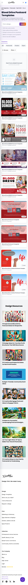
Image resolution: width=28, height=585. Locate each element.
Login (3, 563)
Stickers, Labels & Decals (8, 520)
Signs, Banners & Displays (8, 517)
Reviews (4, 567)
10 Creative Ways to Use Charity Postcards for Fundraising (12, 460)
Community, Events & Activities (10, 544)
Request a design (6, 504)
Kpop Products (6, 524)
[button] (23, 89)
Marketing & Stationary (8, 514)
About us (4, 554)
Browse (6, 50)
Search (23, 24)
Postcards (12, 8)
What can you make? (8, 497)
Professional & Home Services (10, 534)
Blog (3, 557)
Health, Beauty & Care (8, 537)
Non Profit (19, 8)
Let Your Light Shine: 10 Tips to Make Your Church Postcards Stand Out (12, 441)
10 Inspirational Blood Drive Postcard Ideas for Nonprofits (12, 325)
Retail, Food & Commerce (9, 540)
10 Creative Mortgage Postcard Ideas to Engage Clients (12, 402)
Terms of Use (5, 577)
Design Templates (7, 494)
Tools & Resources (7, 500)
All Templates (5, 8)
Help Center (5, 560)
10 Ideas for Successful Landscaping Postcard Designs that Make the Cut (12, 422)
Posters (17, 45)
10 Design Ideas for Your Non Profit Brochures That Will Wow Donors (13, 344)
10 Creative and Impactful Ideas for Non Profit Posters (13, 363)
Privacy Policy (5, 578)
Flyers (23, 45)
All (2, 45)
